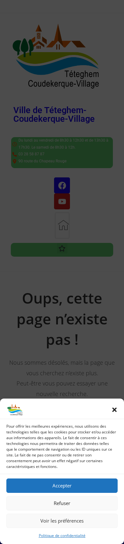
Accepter (62, 485)
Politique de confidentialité (62, 535)
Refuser (62, 503)
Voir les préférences (62, 520)
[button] (114, 410)
